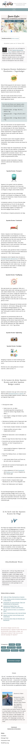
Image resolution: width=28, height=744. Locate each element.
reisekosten (14, 650)
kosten (19, 647)
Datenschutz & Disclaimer (14, 728)
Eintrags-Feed (4, 738)
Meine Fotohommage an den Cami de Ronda (14, 613)
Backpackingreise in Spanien (16, 393)
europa (3, 647)
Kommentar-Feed (5, 740)
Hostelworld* (21, 470)
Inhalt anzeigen (15, 38)
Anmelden (3, 735)
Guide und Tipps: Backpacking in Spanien (13, 597)
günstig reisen (11, 647)
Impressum (14, 727)
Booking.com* (9, 472)
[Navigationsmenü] (14, 9)
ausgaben (11, 644)
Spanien (22, 650)
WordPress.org (5, 743)
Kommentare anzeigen (14, 660)
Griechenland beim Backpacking (9, 258)
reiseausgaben (5, 650)
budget (18, 644)
